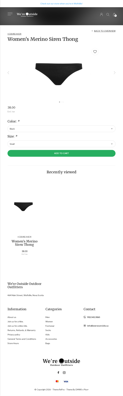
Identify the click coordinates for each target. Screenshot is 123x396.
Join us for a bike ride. (17, 326)
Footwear (49, 326)
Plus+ (86, 389)
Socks (48, 330)
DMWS (79, 389)
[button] (10, 14)
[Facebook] (58, 372)
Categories (53, 309)
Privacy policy (14, 334)
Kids (47, 334)
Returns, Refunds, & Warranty (22, 330)
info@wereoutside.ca (97, 325)
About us (12, 317)
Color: (13, 121)
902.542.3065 (93, 317)
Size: (12, 136)
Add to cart (61, 153)
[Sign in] (101, 14)
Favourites (95, 51)
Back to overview (105, 31)
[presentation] (8, 72)
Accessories (51, 339)
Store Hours (13, 343)
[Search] (107, 14)
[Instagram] (64, 372)
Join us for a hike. (15, 321)
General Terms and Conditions (22, 339)
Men (47, 317)
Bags (47, 343)
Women (49, 321)
